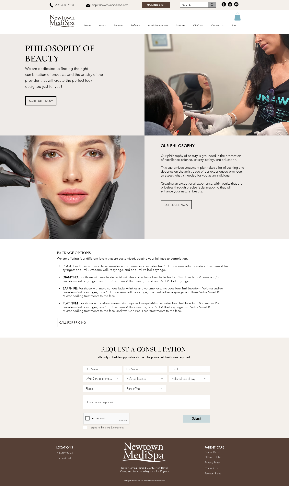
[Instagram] (230, 4)
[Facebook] (224, 4)
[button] (103, 25)
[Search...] (212, 4)
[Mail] (88, 5)
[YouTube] (236, 4)
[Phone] (51, 5)
